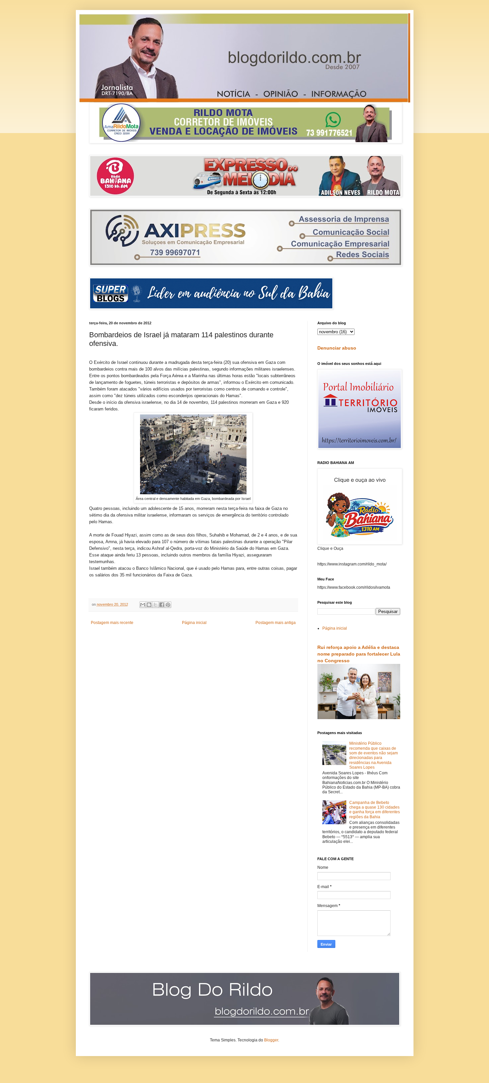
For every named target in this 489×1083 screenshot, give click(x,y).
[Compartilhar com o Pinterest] (168, 604)
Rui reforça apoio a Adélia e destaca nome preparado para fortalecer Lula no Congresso (358, 654)
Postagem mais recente (112, 622)
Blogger (271, 1040)
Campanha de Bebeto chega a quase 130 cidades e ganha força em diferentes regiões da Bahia (374, 809)
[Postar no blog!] (149, 604)
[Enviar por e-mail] (142, 604)
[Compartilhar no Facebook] (161, 604)
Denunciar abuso (336, 348)
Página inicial (194, 622)
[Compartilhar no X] (155, 604)
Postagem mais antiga (275, 622)
